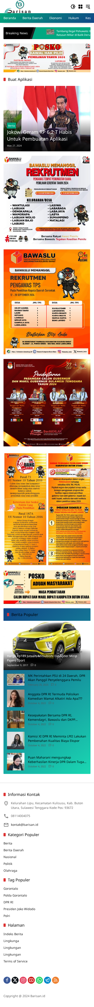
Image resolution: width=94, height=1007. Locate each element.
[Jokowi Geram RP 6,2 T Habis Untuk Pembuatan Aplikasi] (47, 119)
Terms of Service (15, 961)
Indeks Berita (13, 934)
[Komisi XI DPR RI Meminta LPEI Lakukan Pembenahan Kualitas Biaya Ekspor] (15, 740)
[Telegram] (47, 980)
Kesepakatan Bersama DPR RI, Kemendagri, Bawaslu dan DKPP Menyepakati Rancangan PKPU (51, 717)
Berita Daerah (13, 850)
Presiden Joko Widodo (19, 909)
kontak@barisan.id (24, 824)
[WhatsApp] (39, 980)
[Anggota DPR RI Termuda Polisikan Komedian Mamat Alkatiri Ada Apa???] (15, 698)
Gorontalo (10, 888)
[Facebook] (6, 980)
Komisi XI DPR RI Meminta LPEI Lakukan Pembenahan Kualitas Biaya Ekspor (57, 738)
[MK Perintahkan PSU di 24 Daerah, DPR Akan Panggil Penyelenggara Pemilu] (15, 679)
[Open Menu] (80, 6)
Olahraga (10, 870)
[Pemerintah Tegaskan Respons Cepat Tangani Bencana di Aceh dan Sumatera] (90, 33)
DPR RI (8, 902)
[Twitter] (15, 980)
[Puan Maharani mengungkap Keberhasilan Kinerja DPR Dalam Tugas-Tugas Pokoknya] (15, 761)
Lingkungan (12, 947)
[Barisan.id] (17, 6)
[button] (73, 6)
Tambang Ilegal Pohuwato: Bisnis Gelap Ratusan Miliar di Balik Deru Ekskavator (50, 33)
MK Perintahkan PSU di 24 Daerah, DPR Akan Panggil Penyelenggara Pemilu (56, 678)
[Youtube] (31, 980)
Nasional (9, 857)
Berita (11, 125)
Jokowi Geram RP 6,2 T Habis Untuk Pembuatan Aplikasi (39, 135)
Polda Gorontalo (15, 895)
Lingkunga (11, 941)
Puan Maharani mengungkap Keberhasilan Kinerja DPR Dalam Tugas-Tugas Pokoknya (57, 759)
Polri (6, 916)
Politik (7, 864)
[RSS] (55, 980)
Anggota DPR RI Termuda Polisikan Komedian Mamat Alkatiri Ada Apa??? (55, 696)
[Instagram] (23, 980)
